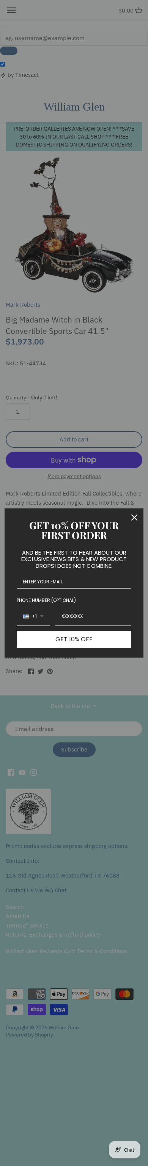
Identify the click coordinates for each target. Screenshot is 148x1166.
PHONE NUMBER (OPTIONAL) (46, 600)
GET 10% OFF (74, 639)
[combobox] (33, 617)
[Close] (134, 517)
